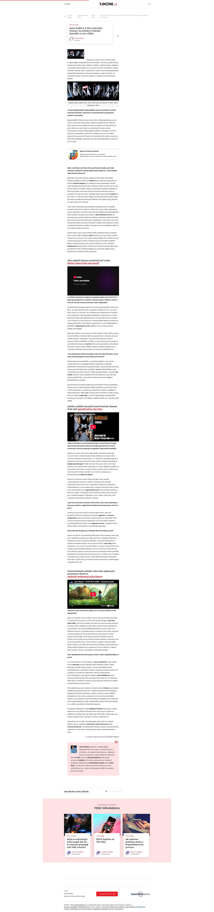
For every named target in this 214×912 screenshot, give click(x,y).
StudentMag (74, 909)
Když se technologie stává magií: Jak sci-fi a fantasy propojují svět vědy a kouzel (77, 843)
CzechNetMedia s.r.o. (80, 905)
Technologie (100, 836)
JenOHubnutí (119, 909)
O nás (66, 891)
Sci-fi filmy (93, 16)
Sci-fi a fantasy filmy (83, 16)
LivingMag (104, 909)
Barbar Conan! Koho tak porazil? (83, 263)
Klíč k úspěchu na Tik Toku (105, 840)
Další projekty (68, 894)
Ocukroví (111, 909)
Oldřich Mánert (79, 38)
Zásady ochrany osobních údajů (74, 896)
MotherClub (114, 907)
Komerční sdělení (77, 852)
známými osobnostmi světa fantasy (84, 576)
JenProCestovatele (84, 909)
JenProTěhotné (130, 907)
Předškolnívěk (140, 907)
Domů (64, 16)
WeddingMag (96, 909)
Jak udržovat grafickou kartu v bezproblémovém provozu (134, 843)
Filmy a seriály (69, 16)
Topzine (66, 909)
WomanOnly (106, 907)
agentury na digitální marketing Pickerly (77, 907)
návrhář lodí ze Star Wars (90, 409)
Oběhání (122, 907)
